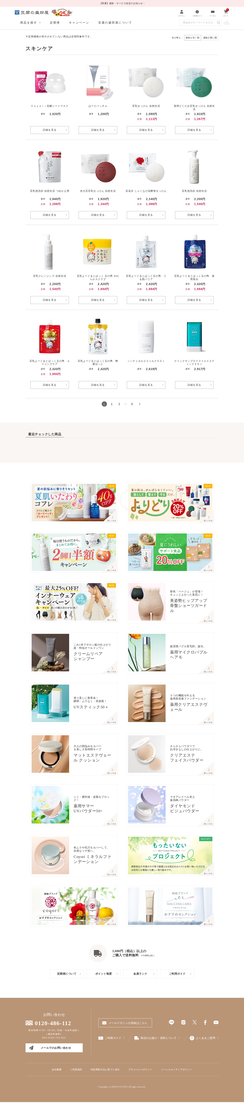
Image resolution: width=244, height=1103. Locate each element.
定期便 (55, 22)
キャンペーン (79, 22)
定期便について (67, 973)
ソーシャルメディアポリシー (176, 1069)
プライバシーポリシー (140, 1069)
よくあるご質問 (205, 1038)
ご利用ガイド (177, 973)
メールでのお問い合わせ (56, 1047)
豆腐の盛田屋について (115, 22)
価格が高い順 (210, 37)
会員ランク (140, 973)
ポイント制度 (103, 973)
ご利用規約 (76, 1069)
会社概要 (56, 1069)
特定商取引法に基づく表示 (105, 1069)
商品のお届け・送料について (159, 1038)
